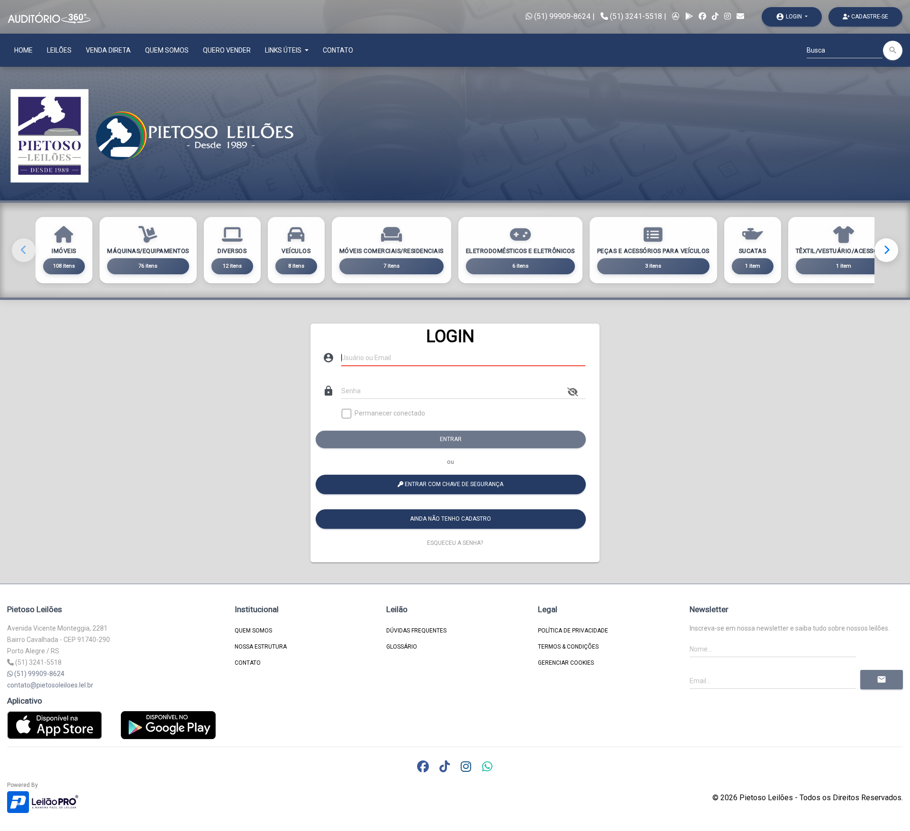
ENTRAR (451, 439)
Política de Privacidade (573, 630)
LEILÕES (59, 50)
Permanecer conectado (390, 413)
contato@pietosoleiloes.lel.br (50, 685)
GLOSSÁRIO (401, 646)
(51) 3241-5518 (636, 16)
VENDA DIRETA (108, 50)
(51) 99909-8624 (561, 16)
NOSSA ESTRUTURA (261, 646)
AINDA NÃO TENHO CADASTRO (450, 518)
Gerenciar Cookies (566, 662)
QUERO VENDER (227, 50)
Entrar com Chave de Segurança (454, 484)
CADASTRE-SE (869, 16)
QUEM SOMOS (167, 50)
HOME (23, 50)
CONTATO (338, 50)
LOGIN (789, 16)
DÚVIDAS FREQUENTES (416, 630)
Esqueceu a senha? (455, 543)
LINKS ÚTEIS (284, 50)
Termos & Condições (568, 646)
